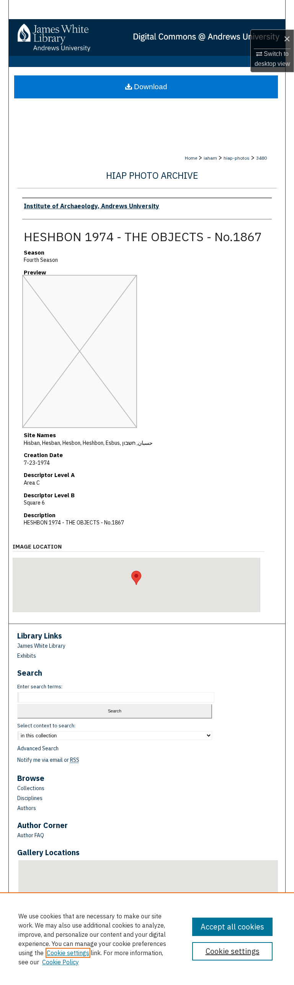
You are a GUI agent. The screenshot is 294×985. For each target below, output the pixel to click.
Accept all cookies (232, 926)
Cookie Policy (60, 962)
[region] (147, 938)
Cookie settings (68, 953)
